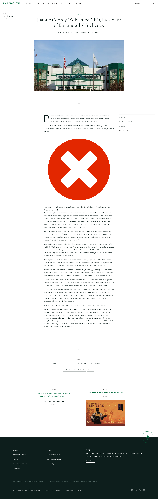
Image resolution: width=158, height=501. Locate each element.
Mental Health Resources (54, 459)
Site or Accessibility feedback (74, 490)
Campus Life (52, 3)
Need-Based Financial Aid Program (58, 481)
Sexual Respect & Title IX (20, 464)
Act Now (89, 460)
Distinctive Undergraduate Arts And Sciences (85, 481)
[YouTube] (144, 490)
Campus (79, 350)
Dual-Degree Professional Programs (33, 481)
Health (91, 369)
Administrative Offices (19, 454)
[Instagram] (140, 490)
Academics (41, 3)
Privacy (48, 490)
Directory (15, 459)
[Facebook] (132, 490)
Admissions (29, 3)
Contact (15, 450)
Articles (79, 14)
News (71, 3)
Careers (49, 450)
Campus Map (16, 468)
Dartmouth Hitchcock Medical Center (77, 363)
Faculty (98, 363)
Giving (78, 3)
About (63, 3)
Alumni (56, 363)
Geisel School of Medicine (74, 369)
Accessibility (50, 464)
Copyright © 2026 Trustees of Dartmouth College (26, 490)
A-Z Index (57, 490)
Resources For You (141, 3)
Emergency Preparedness (54, 454)
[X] (136, 490)
